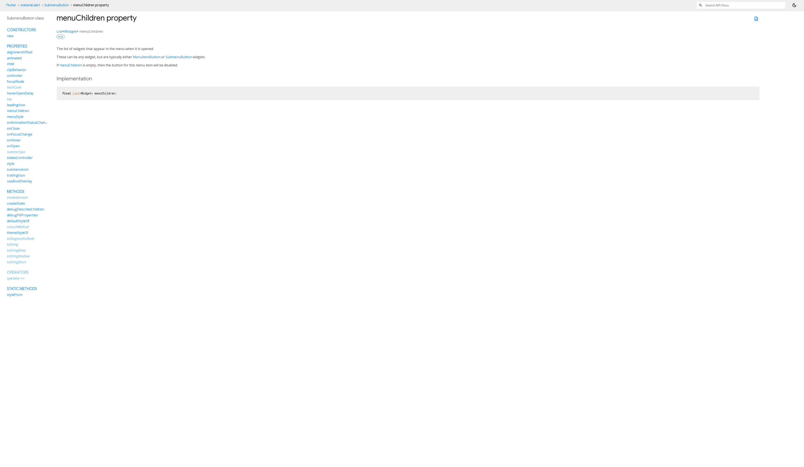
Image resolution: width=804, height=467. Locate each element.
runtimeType (16, 152)
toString (12, 244)
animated (14, 58)
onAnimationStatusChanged (29, 122)
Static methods (22, 288)
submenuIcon (17, 169)
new (10, 36)
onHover (14, 140)
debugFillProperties (22, 215)
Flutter (11, 5)
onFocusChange (19, 134)
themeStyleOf (17, 232)
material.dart (30, 5)
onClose (13, 128)
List (59, 31)
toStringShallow (18, 256)
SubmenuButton (56, 5)
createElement (17, 197)
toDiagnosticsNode (20, 238)
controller (14, 75)
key (9, 99)
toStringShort (16, 262)
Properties (17, 46)
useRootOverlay (19, 181)
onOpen (13, 146)
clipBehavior (16, 69)
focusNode (15, 81)
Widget (70, 31)
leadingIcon (16, 105)
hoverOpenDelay (20, 93)
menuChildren (71, 65)
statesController (20, 157)
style (10, 163)
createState (16, 203)
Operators (17, 272)
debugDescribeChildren (25, 209)
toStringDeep (16, 250)
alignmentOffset (19, 52)
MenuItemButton (146, 57)
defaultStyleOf (18, 221)
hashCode (14, 87)
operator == (15, 278)
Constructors (21, 30)
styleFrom (14, 294)
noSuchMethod (18, 226)
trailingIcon (16, 175)
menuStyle (15, 116)
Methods (15, 191)
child (10, 64)
